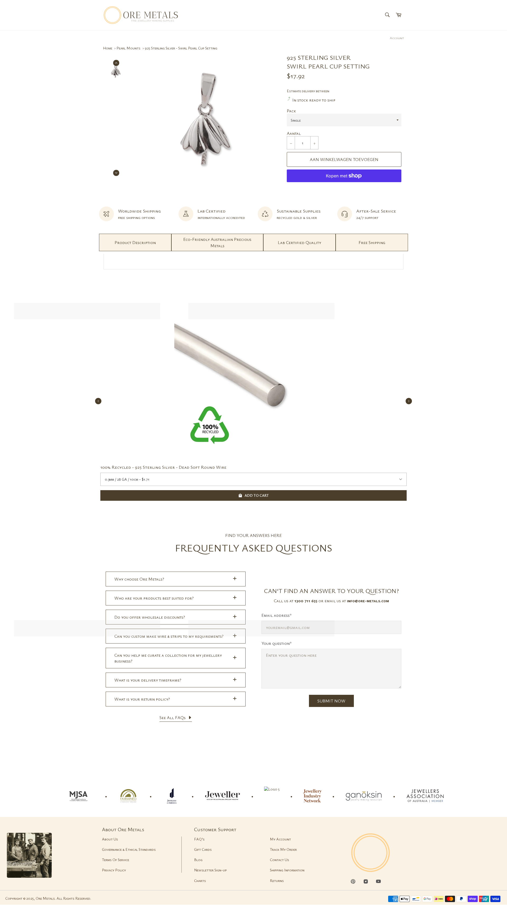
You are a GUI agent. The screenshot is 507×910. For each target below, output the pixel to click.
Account (397, 37)
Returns (277, 880)
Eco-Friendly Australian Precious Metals (217, 242)
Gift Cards (203, 849)
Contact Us (279, 859)
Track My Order (283, 849)
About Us (110, 839)
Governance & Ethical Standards (129, 849)
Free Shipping (372, 242)
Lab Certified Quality (299, 242)
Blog (198, 859)
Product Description (135, 242)
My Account (280, 839)
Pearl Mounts (128, 47)
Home (107, 47)
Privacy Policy (114, 869)
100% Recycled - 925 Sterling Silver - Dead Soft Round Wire (163, 467)
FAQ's (199, 839)
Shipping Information (287, 869)
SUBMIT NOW (331, 701)
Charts (200, 880)
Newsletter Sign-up (210, 869)
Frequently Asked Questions (253, 547)
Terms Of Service (115, 859)
